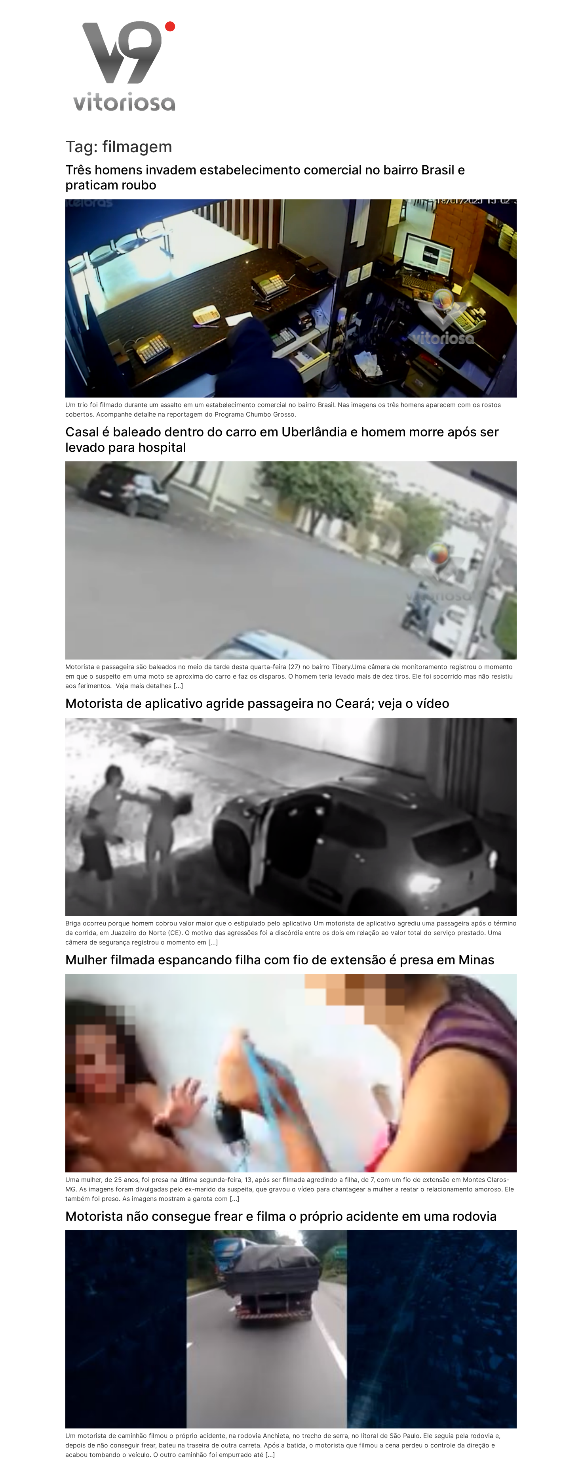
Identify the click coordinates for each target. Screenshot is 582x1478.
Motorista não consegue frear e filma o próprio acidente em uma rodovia (281, 1216)
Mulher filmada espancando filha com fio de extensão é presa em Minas (280, 959)
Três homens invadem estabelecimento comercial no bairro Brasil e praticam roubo (265, 177)
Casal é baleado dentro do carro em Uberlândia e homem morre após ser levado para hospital (282, 439)
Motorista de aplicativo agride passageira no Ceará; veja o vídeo (257, 703)
